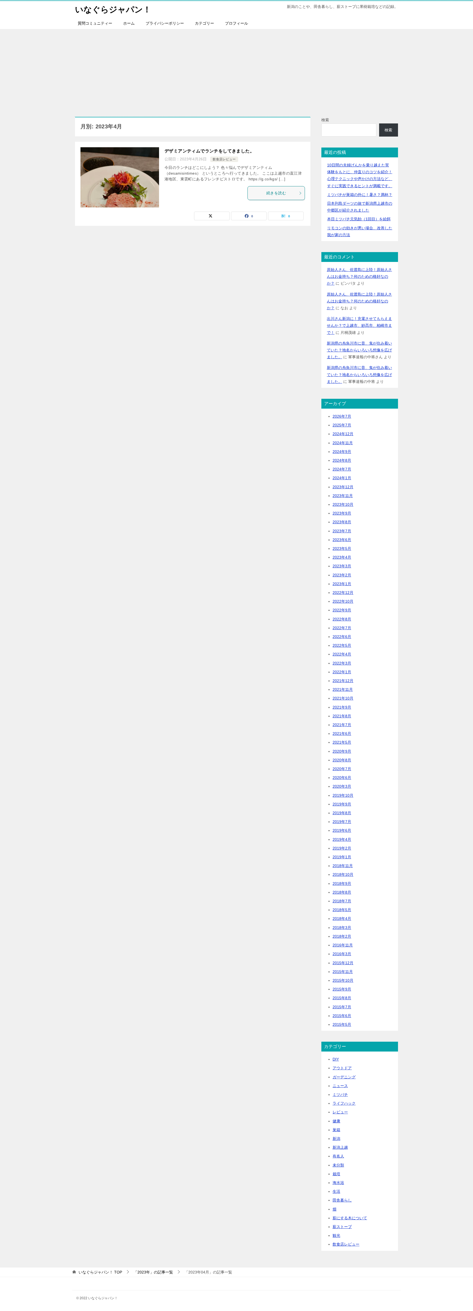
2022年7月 (342, 628)
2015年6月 (342, 1015)
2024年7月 (342, 469)
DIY (336, 1059)
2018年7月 (342, 901)
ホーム (129, 23)
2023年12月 (343, 487)
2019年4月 (342, 839)
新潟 (336, 1138)
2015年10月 (343, 980)
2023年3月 (342, 566)
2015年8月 (342, 998)
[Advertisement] (236, 70)
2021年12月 (343, 680)
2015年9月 (342, 989)
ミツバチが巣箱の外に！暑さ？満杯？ (359, 194)
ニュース (340, 1086)
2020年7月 (342, 769)
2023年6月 (342, 540)
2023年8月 (342, 522)
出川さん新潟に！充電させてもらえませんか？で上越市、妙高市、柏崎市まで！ (359, 325)
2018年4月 (342, 918)
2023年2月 (342, 575)
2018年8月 (342, 892)
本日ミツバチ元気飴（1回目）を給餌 (359, 219)
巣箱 (336, 1130)
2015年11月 (343, 971)
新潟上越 (340, 1147)
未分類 (338, 1165)
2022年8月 (342, 619)
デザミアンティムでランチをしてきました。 (209, 151)
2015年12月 (343, 963)
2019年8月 (342, 813)
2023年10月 (343, 504)
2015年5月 (342, 1024)
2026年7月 (342, 416)
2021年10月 (343, 698)
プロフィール (236, 23)
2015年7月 (342, 1007)
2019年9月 (342, 804)
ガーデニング (344, 1077)
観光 (336, 1235)
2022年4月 (342, 654)
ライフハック (344, 1103)
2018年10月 (343, 874)
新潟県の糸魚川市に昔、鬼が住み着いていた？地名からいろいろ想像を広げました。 (359, 350)
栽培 (336, 1174)
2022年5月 (342, 645)
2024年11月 (343, 443)
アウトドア (342, 1068)
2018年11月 (343, 866)
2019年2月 (342, 848)
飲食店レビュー (224, 159)
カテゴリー (204, 23)
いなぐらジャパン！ (113, 9)
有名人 (338, 1156)
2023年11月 (343, 495)
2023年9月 (342, 513)
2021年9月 (342, 707)
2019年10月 (343, 795)
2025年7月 (342, 425)
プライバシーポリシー (165, 23)
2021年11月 (343, 689)
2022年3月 (342, 663)
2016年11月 (343, 945)
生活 (336, 1191)
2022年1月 (342, 672)
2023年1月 (342, 584)
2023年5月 (342, 548)
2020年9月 (342, 751)
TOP (100, 1272)
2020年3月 (342, 786)
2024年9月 (342, 451)
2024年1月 (342, 478)
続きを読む (276, 193)
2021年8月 (342, 716)
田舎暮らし (342, 1200)
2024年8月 (342, 460)
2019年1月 (342, 857)
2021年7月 (342, 725)
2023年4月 (342, 557)
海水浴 (338, 1182)
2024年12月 (343, 434)
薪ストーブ (342, 1227)
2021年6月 (342, 733)
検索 (325, 120)
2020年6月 (342, 777)
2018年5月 (342, 910)
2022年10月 (343, 601)
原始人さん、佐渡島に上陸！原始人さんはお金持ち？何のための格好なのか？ (359, 276)
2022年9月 (342, 610)
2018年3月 (342, 927)
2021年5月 (342, 742)
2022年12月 (343, 592)
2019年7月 (342, 821)
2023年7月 (342, 531)
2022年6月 (342, 636)
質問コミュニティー (95, 23)
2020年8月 (342, 760)
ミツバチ (340, 1094)
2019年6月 (342, 830)
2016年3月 (342, 954)
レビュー (340, 1112)
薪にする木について (350, 1218)
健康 (336, 1121)
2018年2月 (342, 936)
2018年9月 (342, 883)
